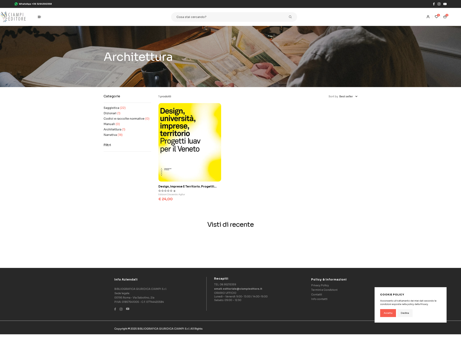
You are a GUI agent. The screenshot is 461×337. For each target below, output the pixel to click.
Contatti (316, 294)
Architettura (114, 129)
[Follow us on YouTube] (445, 4)
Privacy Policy (320, 285)
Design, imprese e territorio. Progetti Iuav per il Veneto (186, 187)
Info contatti (319, 299)
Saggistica (115, 108)
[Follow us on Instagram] (439, 4)
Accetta (388, 313)
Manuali (112, 124)
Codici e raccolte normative (126, 119)
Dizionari (112, 113)
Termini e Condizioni (324, 289)
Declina (405, 313)
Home (112, 33)
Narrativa (113, 135)
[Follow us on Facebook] (434, 4)
